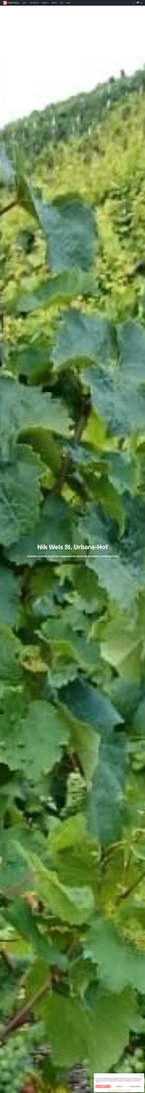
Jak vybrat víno (34, 2)
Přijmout (103, 1086)
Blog (61, 2)
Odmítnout (119, 1086)
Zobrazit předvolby (135, 1086)
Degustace (54, 2)
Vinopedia (44, 2)
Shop (24, 2)
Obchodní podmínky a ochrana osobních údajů (116, 1090)
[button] (142, 1075)
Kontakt (129, 1090)
